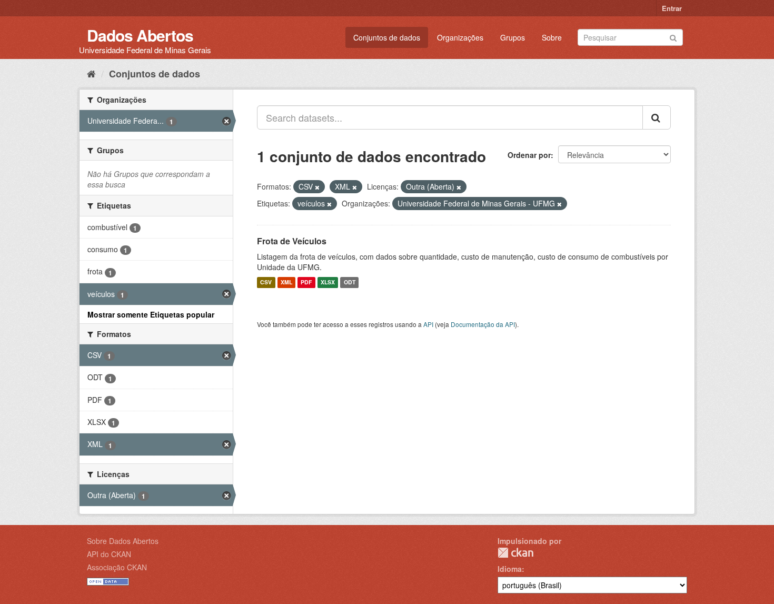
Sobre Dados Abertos (122, 541)
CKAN (515, 552)
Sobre (552, 37)
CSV (266, 282)
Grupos (512, 37)
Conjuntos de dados (386, 37)
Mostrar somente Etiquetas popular (150, 314)
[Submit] (673, 36)
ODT (349, 282)
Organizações (460, 37)
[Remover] (317, 187)
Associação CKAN (117, 567)
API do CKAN (109, 554)
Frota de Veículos (291, 241)
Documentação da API (483, 324)
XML (286, 282)
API (428, 324)
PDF (306, 282)
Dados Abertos (140, 35)
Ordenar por (529, 155)
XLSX (328, 282)
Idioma (510, 568)
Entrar (672, 8)
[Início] (91, 73)
